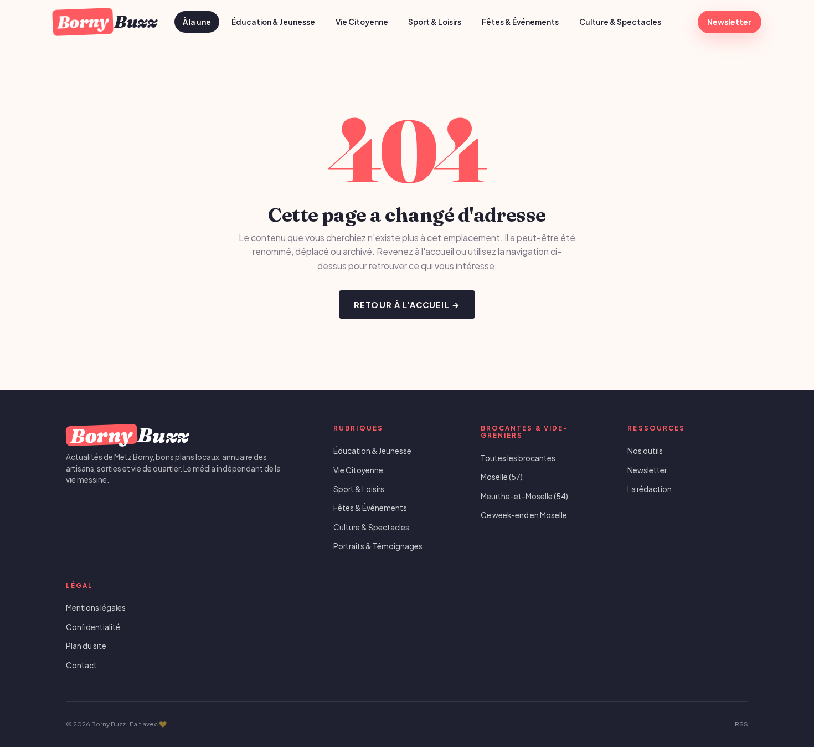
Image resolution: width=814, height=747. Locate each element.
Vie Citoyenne (362, 22)
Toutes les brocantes (518, 458)
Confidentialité (93, 627)
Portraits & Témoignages (378, 546)
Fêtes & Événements (520, 22)
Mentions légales (96, 607)
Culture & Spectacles (620, 22)
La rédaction (649, 489)
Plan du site (86, 646)
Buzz (106, 21)
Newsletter (729, 22)
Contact (81, 665)
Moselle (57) (502, 477)
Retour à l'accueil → (407, 305)
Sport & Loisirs (434, 22)
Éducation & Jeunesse (273, 22)
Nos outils (645, 451)
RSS (741, 724)
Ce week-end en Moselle (524, 515)
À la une (197, 22)
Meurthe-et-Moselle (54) (524, 496)
